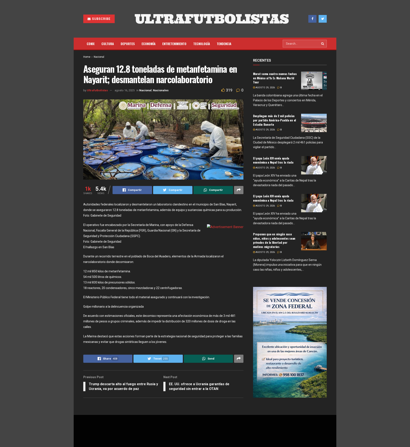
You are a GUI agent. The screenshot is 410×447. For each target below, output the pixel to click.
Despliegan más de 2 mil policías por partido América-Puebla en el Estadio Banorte (274, 120)
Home (86, 56)
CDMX (91, 43)
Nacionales (160, 90)
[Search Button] (323, 43)
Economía (148, 43)
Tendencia (224, 43)
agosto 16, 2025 (125, 90)
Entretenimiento (174, 43)
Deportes (128, 43)
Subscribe (100, 19)
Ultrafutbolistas (97, 90)
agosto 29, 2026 (265, 87)
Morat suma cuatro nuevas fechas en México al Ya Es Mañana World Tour (275, 77)
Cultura (107, 43)
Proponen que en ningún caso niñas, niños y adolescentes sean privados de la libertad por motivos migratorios (274, 240)
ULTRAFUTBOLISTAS (212, 18)
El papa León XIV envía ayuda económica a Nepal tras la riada (273, 160)
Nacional (99, 56)
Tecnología (201, 43)
